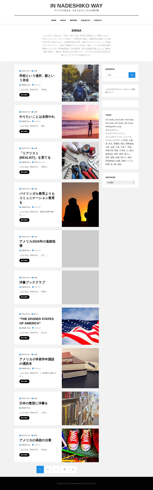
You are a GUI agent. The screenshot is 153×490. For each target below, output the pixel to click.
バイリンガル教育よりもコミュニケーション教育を (37, 198)
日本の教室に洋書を (33, 403)
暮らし (36, 314)
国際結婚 (129, 144)
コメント (37, 85)
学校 (35, 189)
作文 (110, 144)
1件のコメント (39, 162)
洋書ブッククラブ (32, 282)
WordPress (92, 483)
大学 (107, 147)
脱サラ (123, 157)
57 (65, 470)
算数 (112, 157)
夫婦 (112, 147)
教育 (116, 154)
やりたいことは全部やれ (37, 116)
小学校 (122, 150)
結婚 (117, 157)
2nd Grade (119, 120)
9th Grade (129, 123)
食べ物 (113, 164)
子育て (123, 147)
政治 (131, 150)
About (63, 20)
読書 (118, 161)
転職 (107, 164)
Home (53, 20)
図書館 (116, 144)
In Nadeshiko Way (76, 6)
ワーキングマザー (113, 140)
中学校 (125, 140)
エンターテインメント (115, 133)
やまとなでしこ (112, 130)
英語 (129, 157)
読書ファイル (127, 161)
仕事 (35, 71)
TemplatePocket (76, 483)
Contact (98, 20)
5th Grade (110, 123)
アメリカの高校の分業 (35, 440)
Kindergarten (111, 126)
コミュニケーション (114, 137)
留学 (107, 157)
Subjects (85, 20)
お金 (35, 237)
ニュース (127, 137)
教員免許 (109, 154)
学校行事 (109, 150)
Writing (73, 20)
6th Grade (119, 123)
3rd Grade (129, 120)
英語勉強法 (110, 161)
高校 (119, 164)
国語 (122, 144)
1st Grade (110, 120)
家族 (116, 150)
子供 (117, 147)
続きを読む (24, 95)
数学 (121, 154)
